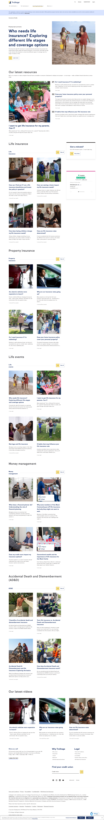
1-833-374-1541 (13, 758)
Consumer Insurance (13, 806)
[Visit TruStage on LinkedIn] (60, 780)
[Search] (81, 772)
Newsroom (54, 757)
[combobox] (65, 772)
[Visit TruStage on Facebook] (53, 780)
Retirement (40, 806)
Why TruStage (59, 749)
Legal (77, 749)
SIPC (13, 796)
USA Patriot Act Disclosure (80, 759)
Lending (34, 806)
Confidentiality (35, 791)
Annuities (22, 806)
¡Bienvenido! (71, 780)
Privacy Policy (77, 753)
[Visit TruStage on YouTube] (63, 780)
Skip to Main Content (4, 0)
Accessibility (77, 755)
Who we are (54, 751)
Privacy (22, 791)
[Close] (102, 817)
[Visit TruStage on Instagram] (56, 780)
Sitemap (77, 780)
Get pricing (77, 153)
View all (62, 152)
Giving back (54, 753)
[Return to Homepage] (14, 2)
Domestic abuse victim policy (81, 757)
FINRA (10, 796)
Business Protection (49, 806)
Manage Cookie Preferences (71, 817)
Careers (54, 755)
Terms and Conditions (79, 751)
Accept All (90, 817)
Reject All (81, 817)
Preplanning (28, 806)
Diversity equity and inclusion (58, 759)
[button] (94, 814)
